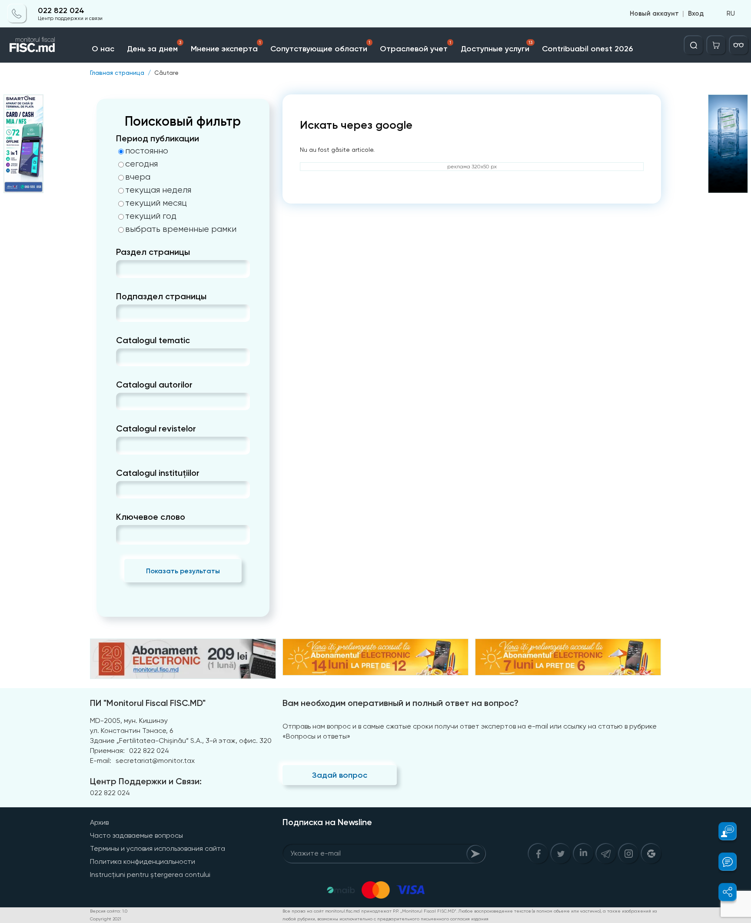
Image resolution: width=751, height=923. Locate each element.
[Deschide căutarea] (694, 45)
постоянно (146, 151)
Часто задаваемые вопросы (136, 835)
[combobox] (123, 269)
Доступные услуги (496, 47)
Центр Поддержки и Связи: (146, 781)
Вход (696, 14)
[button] (722, 831)
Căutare (166, 73)
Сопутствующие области (320, 47)
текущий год (150, 216)
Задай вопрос (339, 775)
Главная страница (117, 73)
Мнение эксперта (226, 47)
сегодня (141, 164)
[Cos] (716, 45)
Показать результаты (183, 571)
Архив (99, 822)
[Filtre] (739, 45)
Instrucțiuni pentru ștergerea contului (150, 874)
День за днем (154, 47)
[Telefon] (17, 14)
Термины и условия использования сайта (157, 848)
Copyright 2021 (105, 918)
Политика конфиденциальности (142, 861)
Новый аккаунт (654, 14)
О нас (103, 49)
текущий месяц (156, 203)
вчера (137, 177)
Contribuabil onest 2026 (587, 49)
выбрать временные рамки (180, 229)
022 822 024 (61, 10)
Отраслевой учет (415, 47)
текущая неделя (158, 190)
